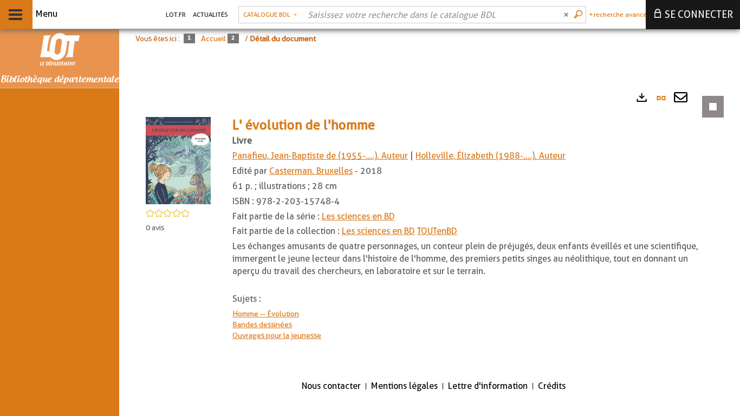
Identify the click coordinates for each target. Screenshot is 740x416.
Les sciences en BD (358, 216)
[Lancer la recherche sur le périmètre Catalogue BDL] (579, 14)
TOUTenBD (437, 231)
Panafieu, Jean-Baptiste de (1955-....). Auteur (320, 156)
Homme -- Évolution (265, 313)
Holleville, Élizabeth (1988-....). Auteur (491, 156)
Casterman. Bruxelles (311, 171)
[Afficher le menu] (15, 14)
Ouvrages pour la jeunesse (276, 335)
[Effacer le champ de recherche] (567, 14)
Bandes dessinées (262, 324)
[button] (178, 159)
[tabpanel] (428, 228)
